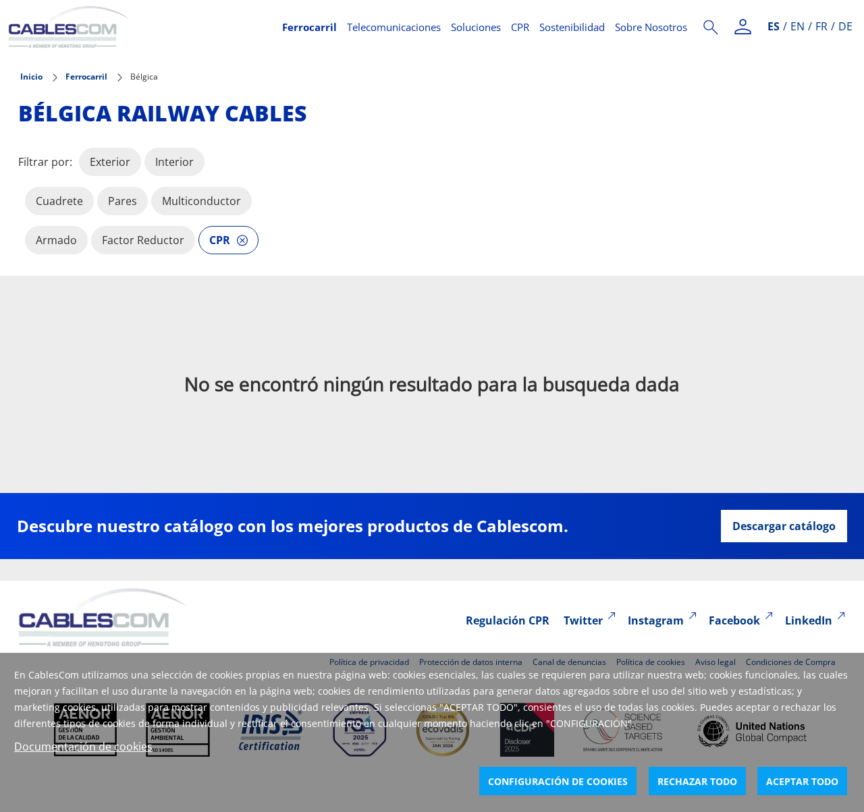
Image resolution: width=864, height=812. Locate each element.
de (845, 26)
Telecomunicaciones (394, 27)
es (773, 26)
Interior (174, 161)
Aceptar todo (802, 781)
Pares (122, 201)
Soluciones (476, 27)
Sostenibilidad (572, 27)
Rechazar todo (697, 781)
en (797, 26)
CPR (520, 27)
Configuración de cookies (558, 781)
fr (821, 26)
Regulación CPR (507, 620)
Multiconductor (201, 201)
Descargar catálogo (784, 526)
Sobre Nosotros (651, 27)
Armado (56, 240)
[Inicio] (137, 27)
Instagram (656, 620)
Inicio (31, 76)
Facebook (734, 620)
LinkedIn (808, 620)
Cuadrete (59, 201)
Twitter (583, 620)
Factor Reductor (143, 240)
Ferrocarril (309, 27)
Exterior (110, 161)
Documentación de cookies (83, 746)
